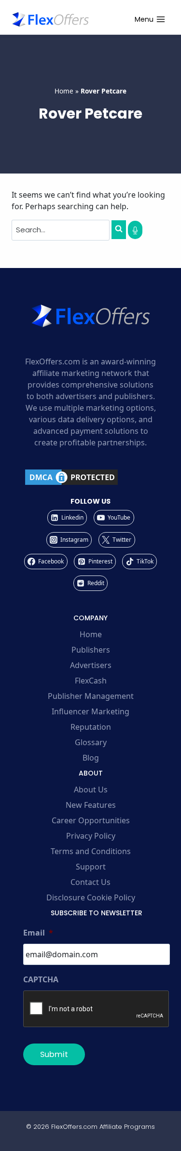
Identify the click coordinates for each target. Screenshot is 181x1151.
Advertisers (90, 665)
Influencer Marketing (90, 711)
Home (64, 90)
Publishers (90, 649)
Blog (91, 757)
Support (91, 866)
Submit (54, 1054)
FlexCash (91, 680)
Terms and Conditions (91, 851)
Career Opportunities (91, 820)
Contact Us (90, 882)
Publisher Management (91, 696)
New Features (91, 805)
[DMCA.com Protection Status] (90, 477)
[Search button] (118, 229)
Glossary (91, 742)
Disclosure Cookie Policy (90, 897)
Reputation (90, 727)
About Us (91, 789)
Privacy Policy (90, 835)
